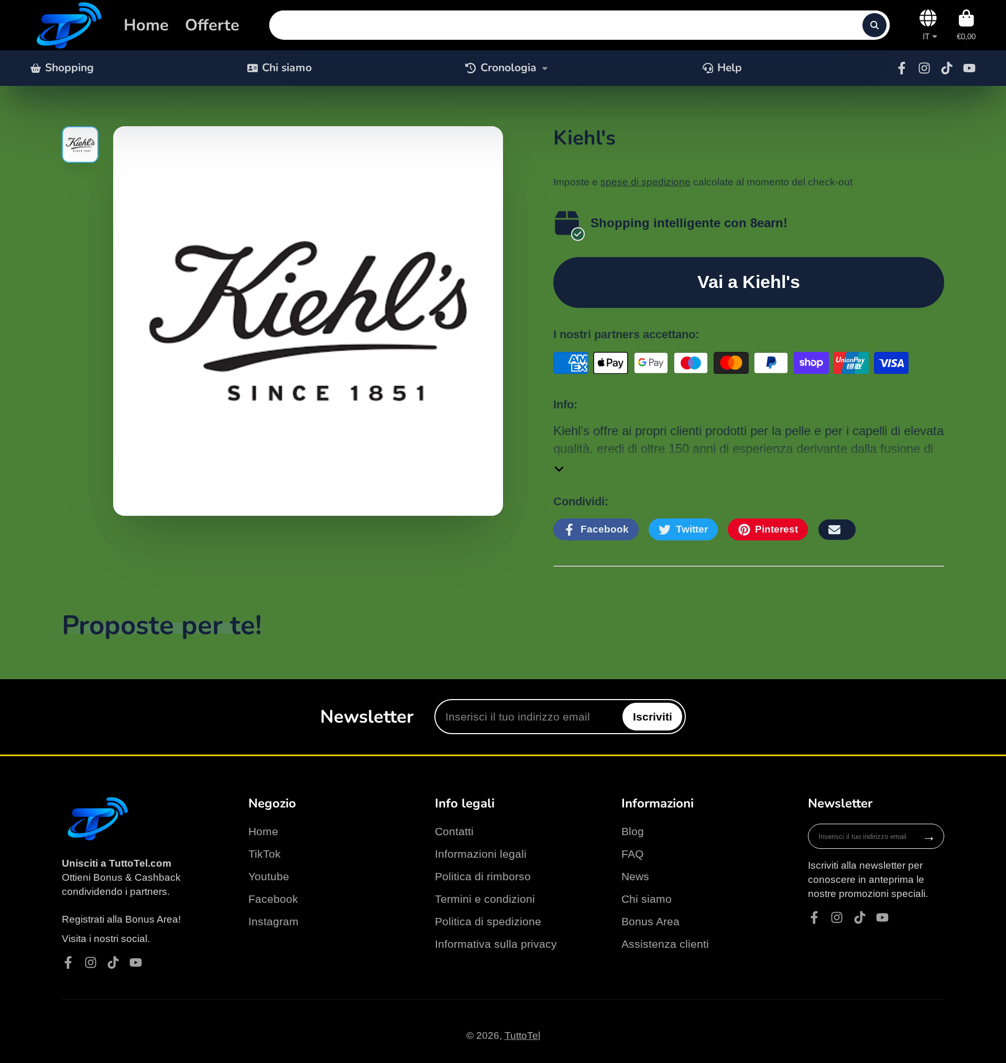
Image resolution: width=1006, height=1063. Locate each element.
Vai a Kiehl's (748, 282)
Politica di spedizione (488, 921)
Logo (67, 25)
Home (146, 25)
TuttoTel (522, 1035)
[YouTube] (969, 68)
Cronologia (508, 67)
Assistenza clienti (665, 944)
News (635, 876)
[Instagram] (924, 68)
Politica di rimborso (483, 876)
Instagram (273, 921)
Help (729, 67)
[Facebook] (901, 68)
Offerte (212, 25)
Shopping (69, 67)
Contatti (454, 831)
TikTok (264, 854)
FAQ (632, 854)
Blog (632, 831)
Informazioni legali (481, 854)
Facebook (273, 899)
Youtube (268, 876)
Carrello (966, 25)
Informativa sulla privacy (496, 944)
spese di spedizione (645, 181)
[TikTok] (947, 68)
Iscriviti (652, 717)
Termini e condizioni (485, 899)
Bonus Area (650, 921)
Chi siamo (287, 67)
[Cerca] (874, 25)
